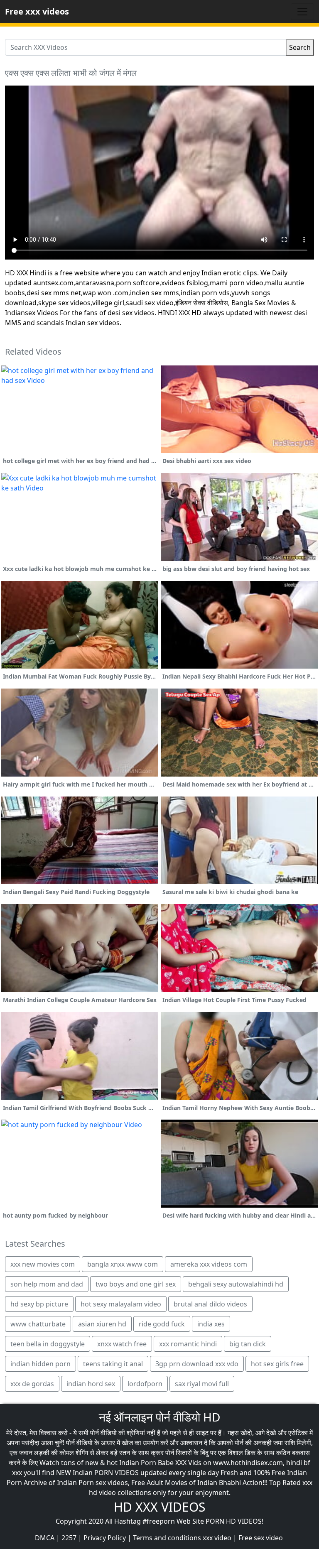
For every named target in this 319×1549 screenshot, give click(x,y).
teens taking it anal (113, 1363)
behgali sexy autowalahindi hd (235, 1284)
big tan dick (247, 1343)
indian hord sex (90, 1383)
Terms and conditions (167, 1537)
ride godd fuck (162, 1323)
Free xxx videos (37, 11)
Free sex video (260, 1537)
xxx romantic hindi (188, 1343)
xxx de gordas (32, 1383)
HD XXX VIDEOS (159, 1506)
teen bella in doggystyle (47, 1343)
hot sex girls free (277, 1363)
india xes (211, 1323)
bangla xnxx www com (122, 1264)
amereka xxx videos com (208, 1264)
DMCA (44, 1537)
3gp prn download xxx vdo (196, 1363)
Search (300, 47)
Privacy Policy (104, 1537)
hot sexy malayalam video (121, 1304)
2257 (68, 1537)
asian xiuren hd (102, 1323)
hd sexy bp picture (39, 1304)
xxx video (217, 1537)
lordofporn (145, 1383)
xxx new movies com (42, 1264)
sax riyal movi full (202, 1383)
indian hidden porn (40, 1363)
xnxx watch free (122, 1343)
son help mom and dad (46, 1284)
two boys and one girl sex (136, 1284)
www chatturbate (38, 1323)
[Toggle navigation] (302, 11)
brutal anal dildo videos (210, 1304)
